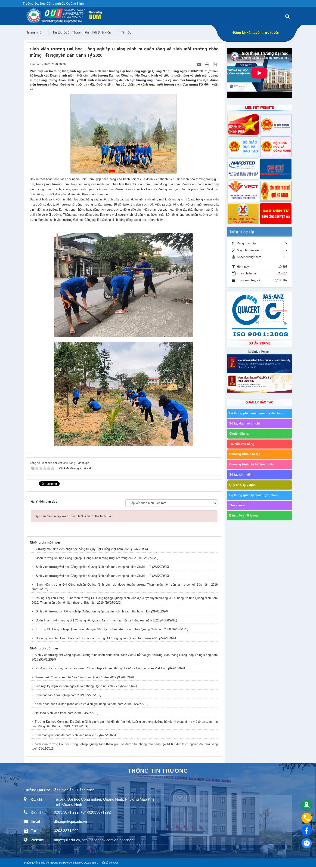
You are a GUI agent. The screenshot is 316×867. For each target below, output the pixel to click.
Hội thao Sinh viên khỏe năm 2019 (58, 713)
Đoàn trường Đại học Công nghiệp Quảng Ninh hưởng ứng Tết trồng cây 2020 (88, 558)
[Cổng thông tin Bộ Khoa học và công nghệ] (276, 146)
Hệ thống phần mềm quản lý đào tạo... (256, 413)
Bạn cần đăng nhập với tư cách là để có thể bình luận (73, 516)
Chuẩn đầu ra (238, 433)
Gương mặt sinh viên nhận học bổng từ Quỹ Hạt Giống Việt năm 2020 (83, 549)
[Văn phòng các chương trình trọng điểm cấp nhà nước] (243, 191)
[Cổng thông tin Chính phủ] (243, 124)
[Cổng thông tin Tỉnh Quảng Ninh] (276, 191)
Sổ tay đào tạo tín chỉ (244, 423)
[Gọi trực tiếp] (306, 818)
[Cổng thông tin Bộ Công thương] (276, 124)
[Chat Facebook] (306, 830)
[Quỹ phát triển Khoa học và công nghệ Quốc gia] (243, 169)
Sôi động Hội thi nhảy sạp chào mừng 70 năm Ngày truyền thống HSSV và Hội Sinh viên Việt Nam (101, 668)
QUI (115, 862)
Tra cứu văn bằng (241, 444)
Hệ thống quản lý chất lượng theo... (254, 495)
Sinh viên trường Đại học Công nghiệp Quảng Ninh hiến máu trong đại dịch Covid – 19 (93, 567)
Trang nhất (34, 32)
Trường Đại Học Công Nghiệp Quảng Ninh (73, 862)
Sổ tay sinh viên (240, 474)
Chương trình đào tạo (244, 454)
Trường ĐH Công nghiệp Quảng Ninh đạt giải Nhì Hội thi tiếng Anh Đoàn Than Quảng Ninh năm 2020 (103, 629)
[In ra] (207, 64)
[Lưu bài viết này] (215, 64)
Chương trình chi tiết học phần (251, 464)
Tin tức (126, 32)
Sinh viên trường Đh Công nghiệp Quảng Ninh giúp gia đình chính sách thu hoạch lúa (93, 611)
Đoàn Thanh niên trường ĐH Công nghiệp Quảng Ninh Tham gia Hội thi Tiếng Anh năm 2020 (97, 620)
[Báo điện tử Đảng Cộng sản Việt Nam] (276, 213)
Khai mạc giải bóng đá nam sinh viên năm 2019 (66, 735)
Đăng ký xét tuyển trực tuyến (255, 32)
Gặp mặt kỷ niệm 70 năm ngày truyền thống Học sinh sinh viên (77, 686)
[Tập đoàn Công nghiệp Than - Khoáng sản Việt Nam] (243, 213)
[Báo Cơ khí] (276, 169)
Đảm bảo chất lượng (244, 515)
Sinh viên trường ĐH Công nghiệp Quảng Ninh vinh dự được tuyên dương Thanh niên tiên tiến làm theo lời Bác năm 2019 (127, 584)
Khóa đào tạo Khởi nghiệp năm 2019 (59, 695)
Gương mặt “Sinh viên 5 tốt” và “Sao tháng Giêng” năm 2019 (75, 677)
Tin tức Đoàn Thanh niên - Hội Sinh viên (82, 32)
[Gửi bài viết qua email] (199, 64)
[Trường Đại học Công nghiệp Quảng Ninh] (26, 14)
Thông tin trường (158, 771)
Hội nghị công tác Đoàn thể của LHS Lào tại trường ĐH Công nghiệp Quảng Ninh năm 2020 (97, 638)
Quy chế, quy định (242, 485)
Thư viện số (237, 505)
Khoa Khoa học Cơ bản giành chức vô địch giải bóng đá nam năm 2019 (83, 704)
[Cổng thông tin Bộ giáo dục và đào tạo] (243, 146)
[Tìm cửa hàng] (306, 805)
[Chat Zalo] (306, 843)
